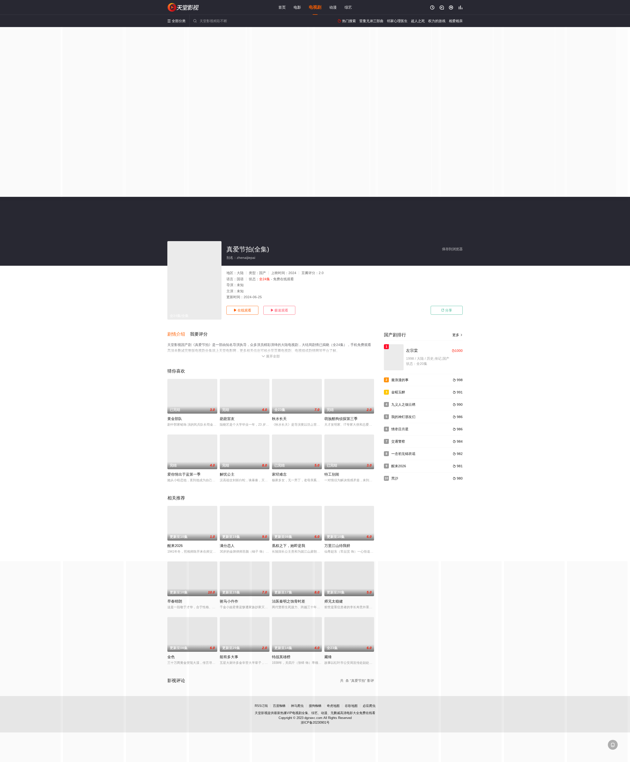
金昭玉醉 (398, 392)
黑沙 (394, 478)
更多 (457, 335)
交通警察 (398, 441)
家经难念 (279, 474)
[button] (178, 334)
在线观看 (242, 310)
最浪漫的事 (400, 380)
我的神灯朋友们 (403, 417)
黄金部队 (174, 419)
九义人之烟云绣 (403, 404)
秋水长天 (279, 419)
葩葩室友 (227, 419)
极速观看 (279, 310)
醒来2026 (175, 546)
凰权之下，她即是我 (288, 546)
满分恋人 (227, 546)
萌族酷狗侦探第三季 (341, 419)
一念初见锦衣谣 (403, 454)
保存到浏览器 (452, 249)
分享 (446, 310)
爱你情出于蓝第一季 (184, 474)
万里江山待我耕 (337, 546)
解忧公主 (227, 474)
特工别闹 (331, 474)
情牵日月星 (400, 429)
